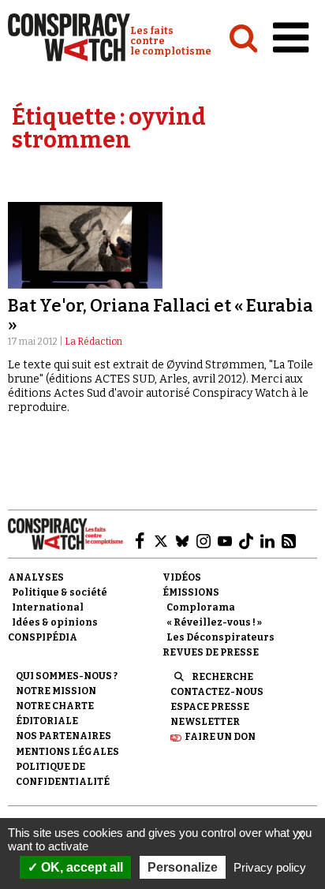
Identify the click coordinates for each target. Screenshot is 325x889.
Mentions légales (67, 751)
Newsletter (205, 721)
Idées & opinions (55, 622)
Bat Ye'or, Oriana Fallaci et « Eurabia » (160, 315)
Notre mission (56, 691)
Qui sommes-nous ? (67, 676)
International (48, 607)
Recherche (222, 676)
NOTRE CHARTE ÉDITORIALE (55, 713)
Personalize (183, 867)
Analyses (36, 577)
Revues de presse (210, 652)
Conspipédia (42, 637)
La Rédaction (93, 341)
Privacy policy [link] (269, 867)
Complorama (200, 607)
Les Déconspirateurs (220, 637)
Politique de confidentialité (63, 774)
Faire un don (220, 736)
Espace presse (209, 706)
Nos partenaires (63, 735)
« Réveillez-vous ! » (214, 622)
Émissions (190, 592)
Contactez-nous (216, 691)
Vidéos (181, 577)
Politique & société (59, 592)
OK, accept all (80, 867)
